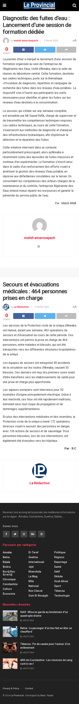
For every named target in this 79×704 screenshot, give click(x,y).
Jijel (31, 566)
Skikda (58, 576)
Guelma (33, 557)
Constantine (10, 584)
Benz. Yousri (46, 695)
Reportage (60, 562)
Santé (57, 566)
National (33, 586)
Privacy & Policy (11, 688)
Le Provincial (17, 695)
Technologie (62, 595)
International (36, 562)
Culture (7, 588)
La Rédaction (21, 306)
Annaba (7, 552)
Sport (57, 586)
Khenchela (34, 571)
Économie (9, 593)
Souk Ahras (61, 581)
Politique (59, 552)
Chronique (9, 579)
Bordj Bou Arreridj (9, 573)
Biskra (7, 566)
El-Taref (33, 552)
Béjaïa (6, 562)
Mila (31, 581)
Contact (29, 688)
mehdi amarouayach (26, 40)
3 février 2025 (51, 40)
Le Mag (32, 576)
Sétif (57, 571)
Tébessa (59, 590)
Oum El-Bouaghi (38, 595)
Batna (6, 557)
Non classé (35, 590)
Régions (59, 557)
